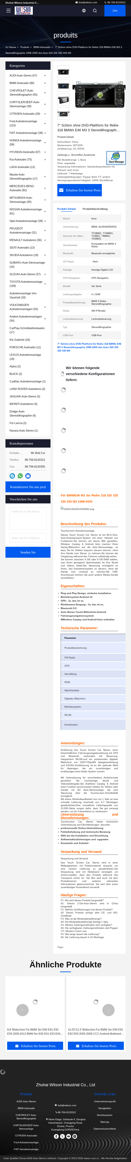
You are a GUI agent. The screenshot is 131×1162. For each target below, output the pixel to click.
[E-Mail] (28, 476)
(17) (23, 176)
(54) (26, 318)
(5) (23, 404)
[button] (22, 1010)
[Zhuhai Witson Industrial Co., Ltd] (23, 10)
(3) (25, 396)
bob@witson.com (88, 2)
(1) (28, 381)
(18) (23, 295)
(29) (25, 113)
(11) (25, 347)
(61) (26, 211)
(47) (23, 75)
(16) (27, 264)
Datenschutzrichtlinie (105, 1128)
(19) (24, 255)
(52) (24, 307)
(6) (23, 413)
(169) (26, 283)
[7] (99, 94)
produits (24, 47)
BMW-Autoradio (41, 47)
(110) (23, 123)
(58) (25, 142)
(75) (21, 159)
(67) (25, 152)
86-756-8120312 (116, 2)
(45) (21, 199)
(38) (26, 132)
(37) (25, 274)
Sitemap (104, 1122)
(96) (22, 83)
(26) (20, 339)
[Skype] (12, 476)
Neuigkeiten (104, 1108)
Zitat (115, 10)
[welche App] (20, 476)
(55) (23, 92)
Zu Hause (10, 47)
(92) (22, 188)
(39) (25, 104)
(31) (23, 230)
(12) (22, 167)
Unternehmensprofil (104, 1101)
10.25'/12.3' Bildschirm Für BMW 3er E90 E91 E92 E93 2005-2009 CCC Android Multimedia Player (95, 1032)
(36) (26, 240)
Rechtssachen (104, 1115)
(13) (22, 247)
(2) (15, 366)
